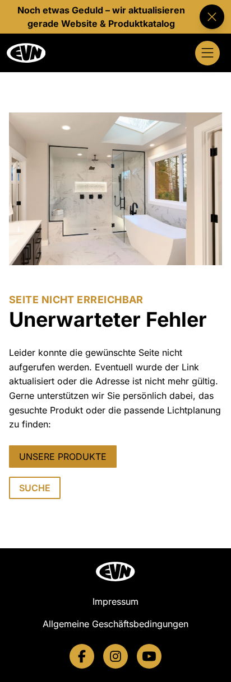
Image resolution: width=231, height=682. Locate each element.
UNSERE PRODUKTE (63, 456)
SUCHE (34, 487)
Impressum (115, 601)
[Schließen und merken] (212, 16)
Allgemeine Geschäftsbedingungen (115, 623)
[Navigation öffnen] (207, 53)
